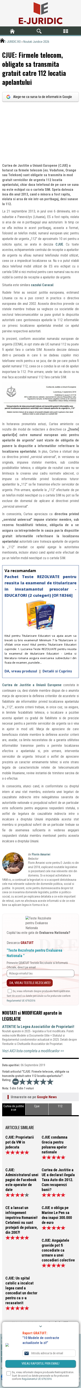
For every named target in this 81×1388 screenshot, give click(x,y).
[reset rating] (15, 1081)
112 (60, 1106)
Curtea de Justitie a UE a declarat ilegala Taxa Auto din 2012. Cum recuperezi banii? (58, 1180)
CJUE (59, 244)
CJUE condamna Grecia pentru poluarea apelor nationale (54, 1144)
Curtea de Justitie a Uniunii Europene (32, 685)
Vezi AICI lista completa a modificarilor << (33, 1051)
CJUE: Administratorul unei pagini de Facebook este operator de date (21, 1180)
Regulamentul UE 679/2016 (21, 1000)
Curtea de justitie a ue (13, 1107)
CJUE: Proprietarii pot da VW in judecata (19, 1142)
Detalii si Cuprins (57, 671)
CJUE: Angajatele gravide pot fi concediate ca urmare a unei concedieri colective (58, 1250)
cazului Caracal (42, 285)
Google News (47, 1097)
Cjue (37, 1106)
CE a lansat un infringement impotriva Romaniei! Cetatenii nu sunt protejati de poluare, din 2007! (21, 1220)
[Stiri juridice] (41, 13)
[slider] (36, 1081)
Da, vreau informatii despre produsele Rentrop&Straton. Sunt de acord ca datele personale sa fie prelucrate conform (39, 996)
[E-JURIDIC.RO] (13, 31)
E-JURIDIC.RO (13, 41)
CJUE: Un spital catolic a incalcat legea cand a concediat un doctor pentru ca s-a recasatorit (21, 1290)
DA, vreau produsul (21, 671)
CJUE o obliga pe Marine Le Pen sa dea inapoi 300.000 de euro (57, 1215)
